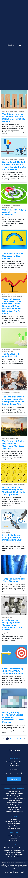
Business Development (7, 111)
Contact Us (14, 779)
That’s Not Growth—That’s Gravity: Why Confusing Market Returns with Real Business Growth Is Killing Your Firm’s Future (12, 306)
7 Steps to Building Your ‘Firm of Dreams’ (13, 580)
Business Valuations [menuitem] (14, 823)
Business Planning (12, 296)
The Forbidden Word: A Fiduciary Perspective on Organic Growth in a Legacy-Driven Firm (13, 400)
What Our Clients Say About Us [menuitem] (14, 854)
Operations (21, 251)
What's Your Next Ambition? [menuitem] (14, 788)
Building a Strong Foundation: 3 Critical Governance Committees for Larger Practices (13, 717)
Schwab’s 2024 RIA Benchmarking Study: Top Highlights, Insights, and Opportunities (13, 491)
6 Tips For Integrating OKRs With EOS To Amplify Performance (12, 671)
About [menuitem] (14, 845)
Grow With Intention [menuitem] (14, 791)
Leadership (15, 111)
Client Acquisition (6, 205)
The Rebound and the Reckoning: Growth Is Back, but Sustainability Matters (13, 117)
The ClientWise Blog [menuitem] (14, 836)
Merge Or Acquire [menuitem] (14, 809)
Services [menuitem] (14, 816)
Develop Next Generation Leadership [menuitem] (14, 798)
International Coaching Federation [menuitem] (14, 848)
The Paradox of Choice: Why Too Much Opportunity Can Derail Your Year (13, 445)
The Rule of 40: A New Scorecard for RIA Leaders (12, 256)
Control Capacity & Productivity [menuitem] (14, 793)
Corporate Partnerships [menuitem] (14, 852)
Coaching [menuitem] (14, 819)
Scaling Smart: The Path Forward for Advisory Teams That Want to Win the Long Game (14, 165)
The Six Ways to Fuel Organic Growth (12, 355)
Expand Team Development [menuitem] (14, 802)
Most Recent (21, 111)
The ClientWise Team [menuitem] (14, 857)
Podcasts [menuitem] (14, 838)
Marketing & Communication (19, 484)
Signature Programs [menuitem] (14, 826)
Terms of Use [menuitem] (19, 872)
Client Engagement (6, 532)
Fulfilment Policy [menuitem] (10, 874)
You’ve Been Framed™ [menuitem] (14, 840)
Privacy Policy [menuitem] (8, 872)
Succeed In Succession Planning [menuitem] (14, 811)
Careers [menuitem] (20, 874)
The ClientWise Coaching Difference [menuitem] (14, 850)
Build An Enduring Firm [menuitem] (14, 807)
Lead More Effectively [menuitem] (14, 800)
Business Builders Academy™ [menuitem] (14, 821)
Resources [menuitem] (14, 833)
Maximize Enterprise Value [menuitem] (14, 805)
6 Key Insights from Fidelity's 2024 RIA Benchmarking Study (12, 537)
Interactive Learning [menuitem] (14, 828)
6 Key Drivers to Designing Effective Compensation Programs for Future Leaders (12, 625)
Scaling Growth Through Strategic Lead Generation (14, 212)
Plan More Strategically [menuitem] (14, 796)
